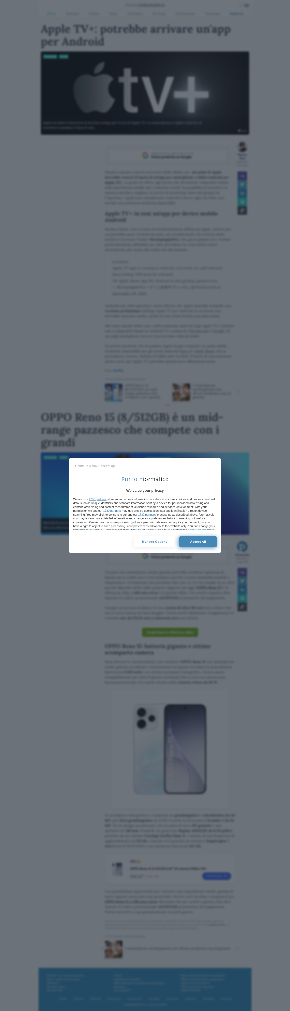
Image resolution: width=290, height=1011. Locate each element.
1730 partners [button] (98, 499)
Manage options (154, 541)
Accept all (198, 541)
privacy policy (197, 530)
